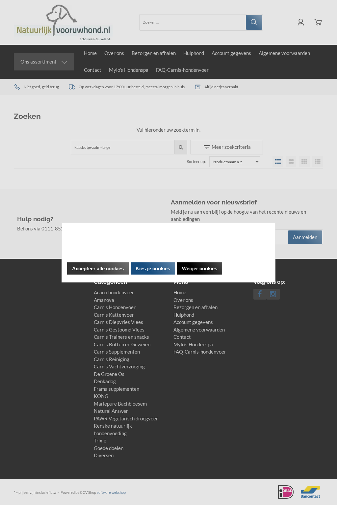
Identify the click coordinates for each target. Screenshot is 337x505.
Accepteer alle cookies (98, 268)
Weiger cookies (199, 268)
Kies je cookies (153, 268)
